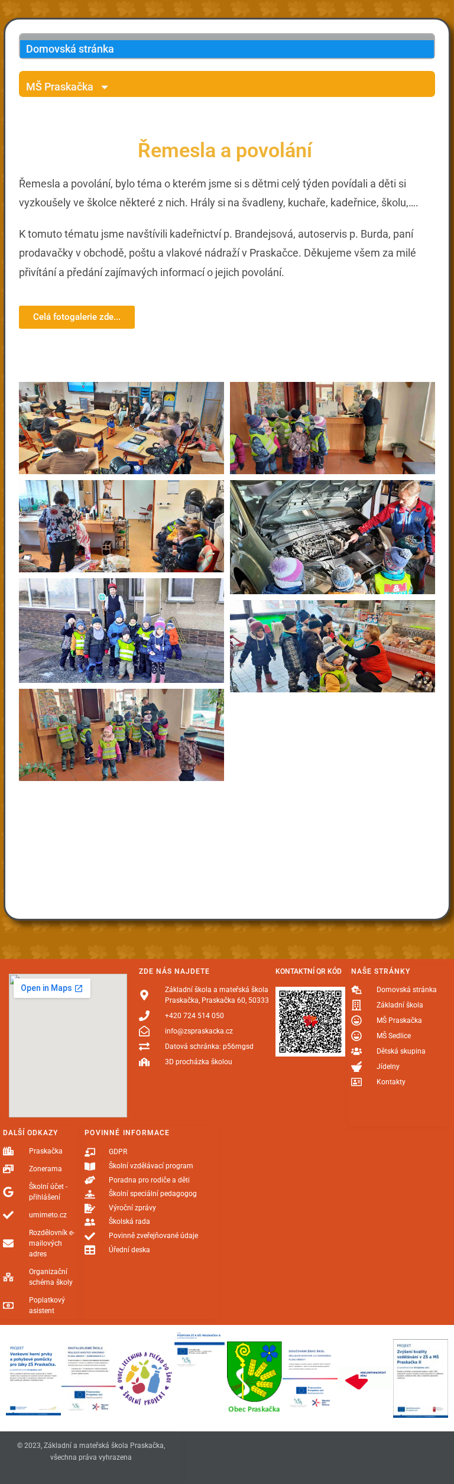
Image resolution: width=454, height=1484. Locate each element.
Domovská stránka (70, 49)
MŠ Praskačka (59, 86)
